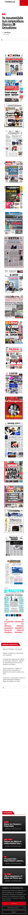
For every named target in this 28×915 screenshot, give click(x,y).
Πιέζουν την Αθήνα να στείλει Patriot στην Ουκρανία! (12, 843)
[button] (25, 3)
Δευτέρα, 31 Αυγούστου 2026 (13, 828)
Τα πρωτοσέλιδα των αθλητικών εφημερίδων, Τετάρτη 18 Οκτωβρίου (19, 626)
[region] (14, 900)
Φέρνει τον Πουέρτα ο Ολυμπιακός (12, 649)
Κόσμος (9, 874)
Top (5, 856)
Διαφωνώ (14, 912)
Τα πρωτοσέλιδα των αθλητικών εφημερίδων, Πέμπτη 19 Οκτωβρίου (9, 626)
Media (3, 14)
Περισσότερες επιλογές (13, 907)
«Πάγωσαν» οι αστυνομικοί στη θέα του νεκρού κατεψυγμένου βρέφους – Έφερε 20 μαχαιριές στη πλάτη (14, 679)
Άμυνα (5, 839)
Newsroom (7, 32)
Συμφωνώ (14, 903)
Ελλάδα (10, 839)
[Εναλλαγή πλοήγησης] (23, 2)
